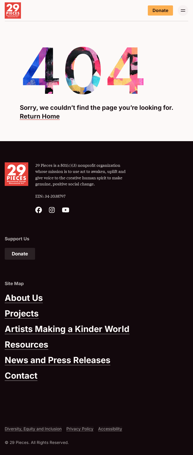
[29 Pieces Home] (13, 10)
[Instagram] (52, 211)
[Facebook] (38, 211)
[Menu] (183, 10)
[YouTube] (65, 211)
